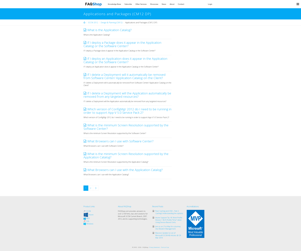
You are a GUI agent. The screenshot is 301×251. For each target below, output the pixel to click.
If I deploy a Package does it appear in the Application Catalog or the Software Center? (122, 44)
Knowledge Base (114, 4)
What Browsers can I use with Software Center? (120, 141)
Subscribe (128, 4)
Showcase (154, 4)
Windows (89, 224)
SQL (87, 221)
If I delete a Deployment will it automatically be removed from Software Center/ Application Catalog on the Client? (124, 76)
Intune (91, 215)
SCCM (88, 211)
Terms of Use (165, 247)
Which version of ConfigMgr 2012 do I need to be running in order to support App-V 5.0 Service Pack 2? (127, 111)
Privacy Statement (154, 247)
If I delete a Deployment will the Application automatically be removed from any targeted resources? (127, 95)
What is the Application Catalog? (109, 30)
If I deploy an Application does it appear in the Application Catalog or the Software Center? (125, 60)
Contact (181, 4)
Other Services (141, 4)
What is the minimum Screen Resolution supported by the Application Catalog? (125, 155)
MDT (88, 218)
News (164, 4)
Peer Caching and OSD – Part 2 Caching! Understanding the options (169, 212)
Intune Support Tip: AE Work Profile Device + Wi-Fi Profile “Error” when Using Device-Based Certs (168, 219)
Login (210, 4)
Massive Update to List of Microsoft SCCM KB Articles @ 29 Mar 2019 (168, 235)
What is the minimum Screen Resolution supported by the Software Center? (125, 127)
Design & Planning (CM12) (112, 22)
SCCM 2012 (93, 22)
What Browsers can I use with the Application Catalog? (125, 170)
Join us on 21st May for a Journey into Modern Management (168, 227)
